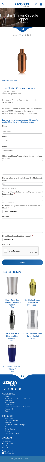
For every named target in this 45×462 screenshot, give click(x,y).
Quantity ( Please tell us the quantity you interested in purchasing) (22, 193)
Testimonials (9, 409)
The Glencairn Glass (12, 433)
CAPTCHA (6, 244)
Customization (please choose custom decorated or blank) (22, 207)
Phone (4, 146)
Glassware (8, 400)
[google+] (31, 35)
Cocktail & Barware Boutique (15, 425)
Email (5, 136)
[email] (20, 35)
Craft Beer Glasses (11, 420)
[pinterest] (25, 35)
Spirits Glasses (10, 429)
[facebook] (28, 35)
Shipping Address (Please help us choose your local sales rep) (22, 157)
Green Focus (9, 405)
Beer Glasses (9, 418)
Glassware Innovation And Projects (17, 407)
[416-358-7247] (3, 4)
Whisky (7, 431)
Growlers (8, 423)
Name (5, 126)
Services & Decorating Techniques (17, 398)
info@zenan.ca (9, 453)
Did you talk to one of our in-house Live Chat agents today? (22, 179)
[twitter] (23, 35)
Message (6, 216)
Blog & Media (10, 403)
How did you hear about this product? (17, 236)
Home (7, 396)
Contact (7, 411)
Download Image (10, 80)
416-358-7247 (8, 451)
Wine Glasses (9, 427)
